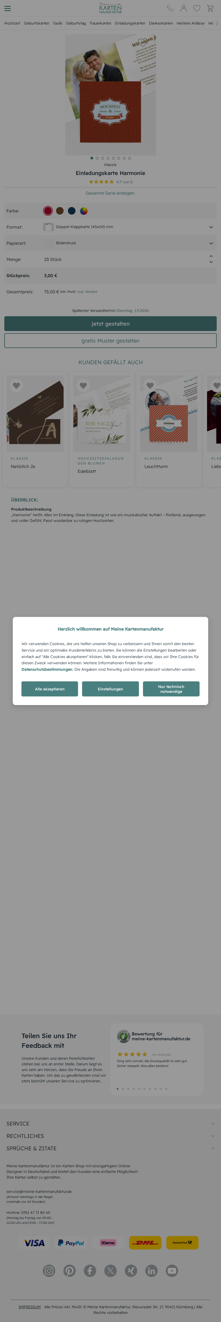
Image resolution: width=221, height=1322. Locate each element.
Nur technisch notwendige (171, 689)
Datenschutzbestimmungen (47, 669)
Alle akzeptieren (50, 688)
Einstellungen (110, 688)
